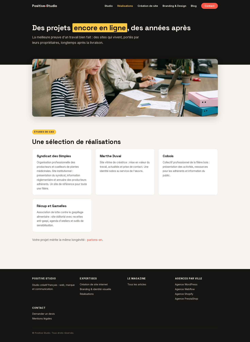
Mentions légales (42, 318)
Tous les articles (136, 284)
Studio (109, 5)
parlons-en (94, 240)
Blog (194, 5)
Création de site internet (94, 284)
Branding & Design (174, 5)
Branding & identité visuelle (95, 289)
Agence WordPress (186, 284)
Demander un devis (43, 313)
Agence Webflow (185, 289)
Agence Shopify (184, 293)
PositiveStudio (44, 6)
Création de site (148, 5)
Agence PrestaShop (186, 298)
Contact (209, 5)
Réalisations (125, 5)
